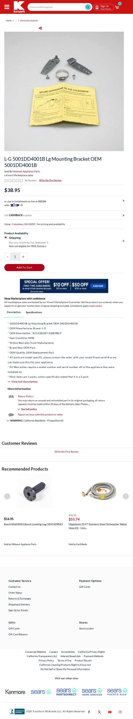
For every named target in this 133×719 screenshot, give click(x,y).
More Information (19, 388)
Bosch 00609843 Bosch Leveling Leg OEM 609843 (33, 524)
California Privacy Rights (91, 651)
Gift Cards (84, 586)
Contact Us (14, 586)
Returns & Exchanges (19, 598)
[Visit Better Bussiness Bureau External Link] (17, 711)
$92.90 (72, 515)
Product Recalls (83, 660)
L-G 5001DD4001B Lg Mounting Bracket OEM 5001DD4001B (53, 162)
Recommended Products (25, 468)
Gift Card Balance (18, 634)
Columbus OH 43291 (23, 224)
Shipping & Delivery (19, 604)
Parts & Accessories (29, 20)
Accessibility (68, 651)
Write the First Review (50, 180)
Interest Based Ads (71, 656)
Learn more (96, 305)
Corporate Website (35, 651)
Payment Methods (93, 656)
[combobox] (60, 7)
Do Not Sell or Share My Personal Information (65, 669)
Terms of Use (64, 660)
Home (8, 20)
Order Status (15, 592)
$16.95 (9, 519)
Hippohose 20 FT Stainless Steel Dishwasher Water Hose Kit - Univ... (98, 526)
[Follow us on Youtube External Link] (109, 711)
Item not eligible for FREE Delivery (27, 246)
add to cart (24, 267)
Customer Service (19, 580)
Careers (53, 651)
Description (14, 312)
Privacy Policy (46, 660)
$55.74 (74, 519)
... (16, 20)
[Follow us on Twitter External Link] (99, 711)
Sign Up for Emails (18, 610)
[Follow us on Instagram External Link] (120, 711)
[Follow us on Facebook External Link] (89, 711)
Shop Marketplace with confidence (24, 298)
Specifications (34, 312)
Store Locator (86, 628)
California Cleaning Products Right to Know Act (65, 664)
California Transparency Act (42, 656)
